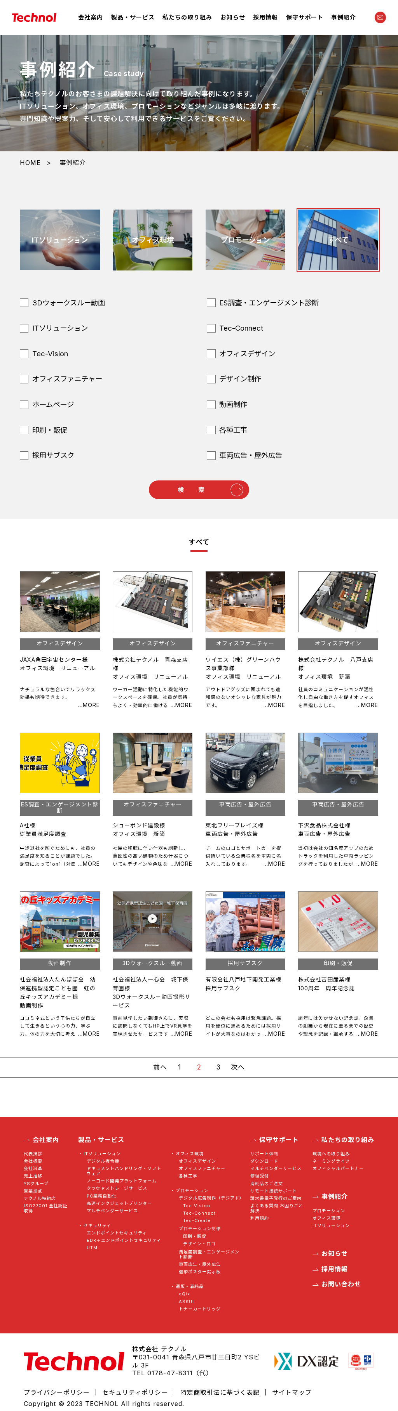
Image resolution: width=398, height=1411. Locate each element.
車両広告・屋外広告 (200, 1264)
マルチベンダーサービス (112, 1210)
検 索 (191, 490)
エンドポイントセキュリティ (117, 1233)
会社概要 (33, 1161)
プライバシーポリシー (57, 1392)
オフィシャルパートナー (338, 1168)
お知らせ (232, 17)
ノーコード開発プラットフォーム (122, 1181)
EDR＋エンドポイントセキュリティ (124, 1240)
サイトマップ (292, 1392)
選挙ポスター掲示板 (200, 1271)
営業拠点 (33, 1191)
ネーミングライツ (331, 1161)
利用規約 (259, 1218)
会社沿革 (33, 1168)
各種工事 (188, 1176)
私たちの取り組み (187, 17)
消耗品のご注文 (266, 1183)
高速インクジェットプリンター (119, 1203)
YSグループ (36, 1183)
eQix (184, 1294)
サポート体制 (264, 1153)
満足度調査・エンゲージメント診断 (209, 1254)
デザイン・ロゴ (199, 1243)
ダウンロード (264, 1161)
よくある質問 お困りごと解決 (276, 1208)
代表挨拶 (33, 1153)
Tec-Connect (199, 1213)
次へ (238, 1067)
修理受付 (259, 1176)
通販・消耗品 (189, 1286)
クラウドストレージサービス (117, 1188)
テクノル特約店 (40, 1198)
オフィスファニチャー (202, 1168)
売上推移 (33, 1176)
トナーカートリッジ (200, 1309)
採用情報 (265, 17)
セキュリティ (97, 1225)
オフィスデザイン (197, 1161)
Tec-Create (197, 1220)
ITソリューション (102, 1153)
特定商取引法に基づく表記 (220, 1392)
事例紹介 (343, 17)
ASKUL (187, 1301)
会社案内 (90, 17)
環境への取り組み (331, 1153)
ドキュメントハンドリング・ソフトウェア (124, 1171)
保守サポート (304, 17)
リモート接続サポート (273, 1191)
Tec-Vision (196, 1205)
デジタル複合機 (103, 1161)
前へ (160, 1067)
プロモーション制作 (200, 1228)
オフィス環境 (189, 1153)
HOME (30, 162)
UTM (92, 1247)
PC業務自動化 (102, 1196)
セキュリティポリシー (135, 1392)
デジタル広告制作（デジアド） (210, 1198)
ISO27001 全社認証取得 (46, 1208)
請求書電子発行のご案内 (276, 1198)
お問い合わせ (341, 1284)
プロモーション (192, 1190)
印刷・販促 (194, 1236)
